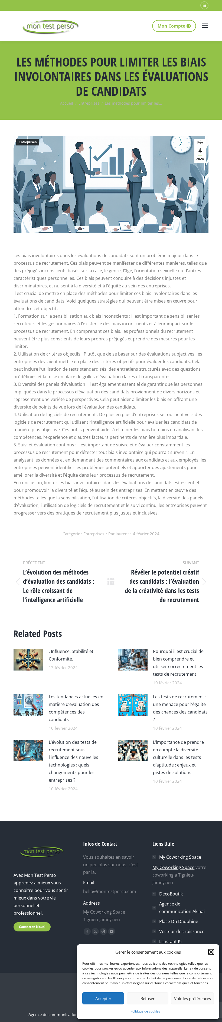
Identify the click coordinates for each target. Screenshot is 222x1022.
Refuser (148, 998)
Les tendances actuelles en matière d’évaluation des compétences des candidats (76, 708)
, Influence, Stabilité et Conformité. (71, 655)
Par (118, 533)
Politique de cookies (145, 1011)
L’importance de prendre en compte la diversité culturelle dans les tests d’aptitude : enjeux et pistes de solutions (178, 757)
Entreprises (28, 142)
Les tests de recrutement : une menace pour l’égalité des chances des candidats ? (180, 708)
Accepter (103, 998)
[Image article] (28, 659)
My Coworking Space (104, 912)
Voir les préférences (192, 998)
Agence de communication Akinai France (66, 1014)
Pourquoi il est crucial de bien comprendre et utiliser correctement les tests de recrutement (178, 662)
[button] (211, 952)
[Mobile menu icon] (204, 25)
